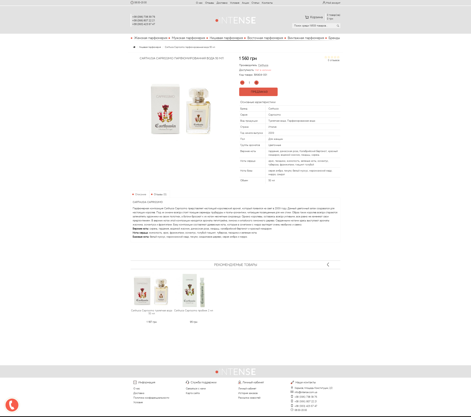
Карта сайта (193, 393)
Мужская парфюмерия (188, 38)
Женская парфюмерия (150, 38)
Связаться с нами (196, 388)
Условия (234, 2)
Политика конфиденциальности (151, 397)
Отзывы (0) (160, 194)
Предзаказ (258, 91)
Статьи (255, 2)
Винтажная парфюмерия (306, 38)
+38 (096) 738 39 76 (143, 16)
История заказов (248, 393)
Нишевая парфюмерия (226, 38)
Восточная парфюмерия (265, 38)
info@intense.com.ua (306, 392)
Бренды (334, 38)
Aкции (245, 2)
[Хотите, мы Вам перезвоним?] (12, 405)
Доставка (222, 2)
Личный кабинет (247, 388)
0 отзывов (333, 60)
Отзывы (209, 2)
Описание (140, 194)
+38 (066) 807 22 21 (143, 20)
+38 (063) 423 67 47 (143, 24)
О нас (199, 2)
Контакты (267, 2)
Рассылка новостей (249, 397)
